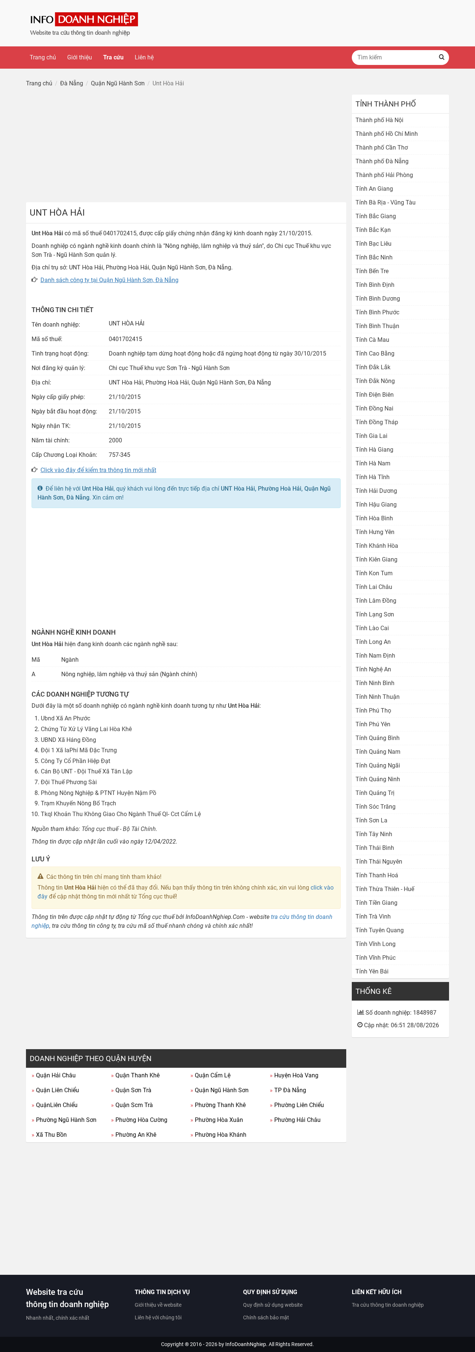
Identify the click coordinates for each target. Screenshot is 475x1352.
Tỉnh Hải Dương (376, 490)
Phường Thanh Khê (218, 1105)
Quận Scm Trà (132, 1105)
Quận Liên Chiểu (55, 1090)
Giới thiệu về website (158, 1304)
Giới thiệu (79, 57)
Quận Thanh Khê (135, 1075)
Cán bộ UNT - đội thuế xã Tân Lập (86, 771)
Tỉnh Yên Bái (372, 971)
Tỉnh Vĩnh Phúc (376, 957)
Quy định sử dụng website (272, 1304)
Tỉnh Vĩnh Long (376, 943)
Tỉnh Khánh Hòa (377, 545)
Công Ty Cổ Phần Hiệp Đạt (75, 761)
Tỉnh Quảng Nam (378, 751)
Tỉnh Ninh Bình (375, 683)
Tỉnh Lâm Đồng (376, 600)
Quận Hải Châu (54, 1075)
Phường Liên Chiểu (297, 1105)
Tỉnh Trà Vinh (373, 916)
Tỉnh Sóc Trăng (376, 806)
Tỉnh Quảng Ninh (378, 779)
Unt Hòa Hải (98, 488)
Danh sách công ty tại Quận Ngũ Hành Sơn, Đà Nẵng (109, 280)
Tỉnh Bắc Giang (376, 216)
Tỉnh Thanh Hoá (377, 875)
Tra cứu (113, 57)
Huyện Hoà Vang (294, 1075)
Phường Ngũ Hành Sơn (64, 1119)
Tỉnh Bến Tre (372, 271)
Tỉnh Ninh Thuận (378, 696)
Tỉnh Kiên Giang (376, 559)
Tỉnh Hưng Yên (375, 532)
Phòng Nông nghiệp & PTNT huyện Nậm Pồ (98, 792)
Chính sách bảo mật (266, 1317)
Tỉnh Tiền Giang (376, 902)
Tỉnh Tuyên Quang (380, 930)
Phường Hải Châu (295, 1119)
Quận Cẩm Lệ (210, 1075)
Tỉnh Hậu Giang (376, 504)
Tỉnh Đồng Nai (374, 408)
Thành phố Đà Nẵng (382, 161)
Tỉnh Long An (373, 641)
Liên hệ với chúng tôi (158, 1317)
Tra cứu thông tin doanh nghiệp (388, 1304)
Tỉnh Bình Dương (378, 298)
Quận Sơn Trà (131, 1090)
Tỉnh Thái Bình (375, 847)
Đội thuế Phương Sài (69, 782)
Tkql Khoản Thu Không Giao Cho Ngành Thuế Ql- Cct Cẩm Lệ (121, 814)
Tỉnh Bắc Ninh (374, 257)
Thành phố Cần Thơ (382, 147)
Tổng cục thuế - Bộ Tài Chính (119, 828)
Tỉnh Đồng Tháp (377, 422)
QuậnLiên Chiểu (55, 1105)
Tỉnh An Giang (374, 188)
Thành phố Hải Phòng (384, 175)
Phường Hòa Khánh (218, 1134)
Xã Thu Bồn (49, 1134)
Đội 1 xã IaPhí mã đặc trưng (79, 750)
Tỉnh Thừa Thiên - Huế (385, 889)
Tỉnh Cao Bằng (375, 353)
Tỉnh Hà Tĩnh (373, 477)
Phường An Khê (133, 1134)
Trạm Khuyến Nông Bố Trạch (78, 803)
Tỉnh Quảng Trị (375, 792)
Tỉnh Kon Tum (374, 573)
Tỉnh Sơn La (371, 820)
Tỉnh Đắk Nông (375, 380)
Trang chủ (43, 57)
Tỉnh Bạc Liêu (374, 243)
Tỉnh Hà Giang (374, 449)
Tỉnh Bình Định (375, 284)
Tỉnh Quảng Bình (378, 738)
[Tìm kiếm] (441, 57)
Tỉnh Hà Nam (373, 463)
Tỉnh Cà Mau (372, 339)
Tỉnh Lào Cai (372, 628)
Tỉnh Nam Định (375, 655)
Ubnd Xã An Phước (65, 718)
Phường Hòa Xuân (216, 1119)
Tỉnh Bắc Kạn (373, 229)
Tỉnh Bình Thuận (377, 326)
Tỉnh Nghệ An (373, 669)
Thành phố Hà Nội (379, 120)
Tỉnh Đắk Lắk (373, 367)
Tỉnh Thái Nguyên (379, 861)
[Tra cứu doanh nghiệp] (85, 22)
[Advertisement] (186, 147)
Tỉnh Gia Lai (371, 435)
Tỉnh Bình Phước (377, 312)
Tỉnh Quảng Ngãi (378, 765)
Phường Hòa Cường (139, 1119)
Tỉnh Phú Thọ (373, 710)
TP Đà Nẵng (288, 1090)
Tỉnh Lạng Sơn (375, 614)
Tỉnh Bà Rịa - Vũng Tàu (386, 202)
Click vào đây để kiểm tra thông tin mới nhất (98, 470)
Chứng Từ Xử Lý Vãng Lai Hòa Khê (86, 729)
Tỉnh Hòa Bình (374, 518)
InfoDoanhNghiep (245, 1344)
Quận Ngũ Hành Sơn (219, 1090)
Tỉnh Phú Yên (373, 724)
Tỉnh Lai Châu (374, 586)
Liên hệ (144, 57)
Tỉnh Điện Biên (375, 394)
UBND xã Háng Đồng (68, 739)
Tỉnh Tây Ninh (374, 834)
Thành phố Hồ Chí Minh (387, 133)
